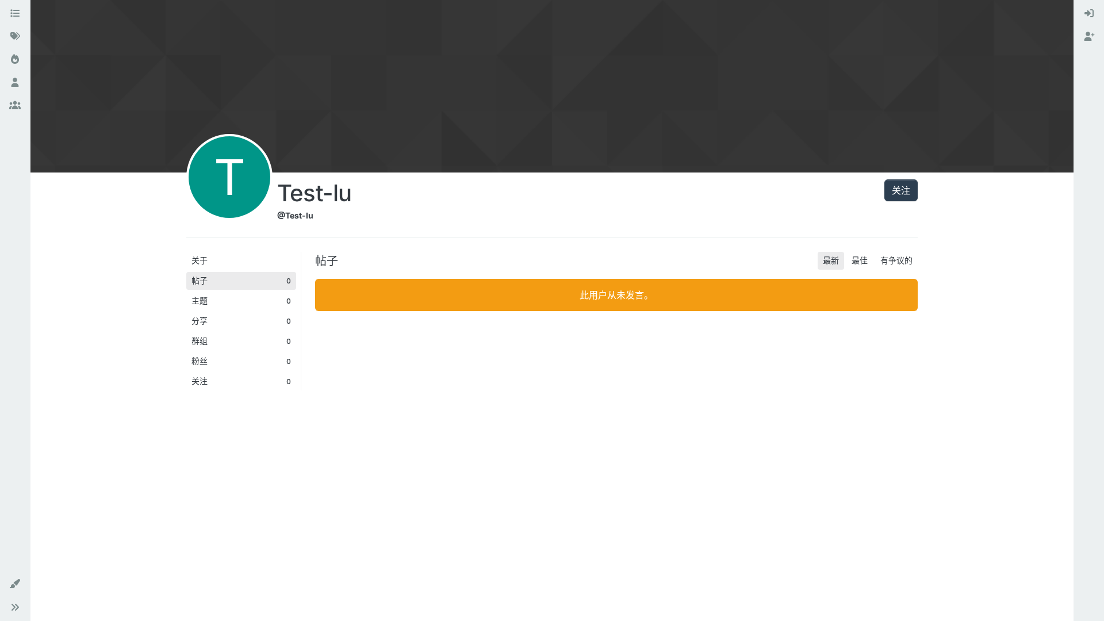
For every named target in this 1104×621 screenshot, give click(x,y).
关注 (901, 190)
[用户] (15, 83)
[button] (15, 584)
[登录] (1089, 14)
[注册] (1089, 37)
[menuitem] (1089, 14)
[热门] (15, 60)
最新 (831, 260)
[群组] (15, 106)
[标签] (15, 37)
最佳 (860, 260)
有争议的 (896, 260)
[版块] (15, 14)
